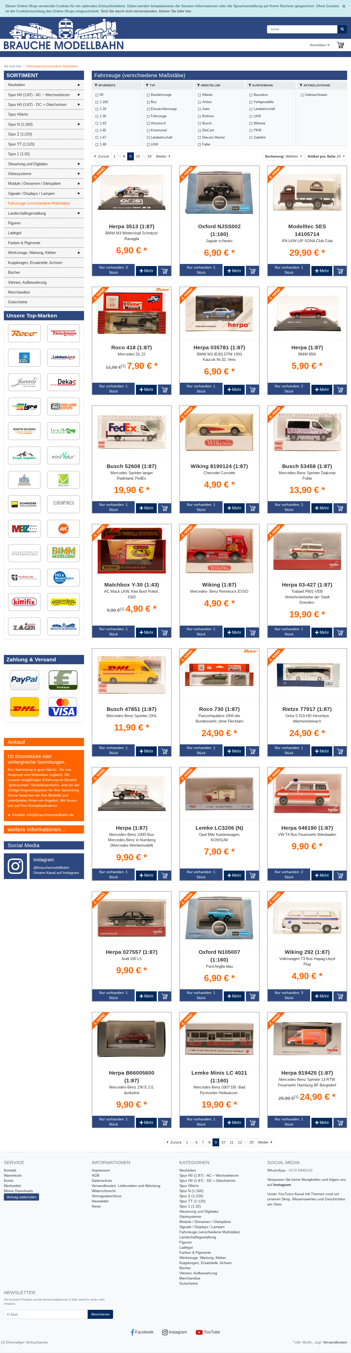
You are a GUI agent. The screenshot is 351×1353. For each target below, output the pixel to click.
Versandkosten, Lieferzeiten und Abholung (126, 1186)
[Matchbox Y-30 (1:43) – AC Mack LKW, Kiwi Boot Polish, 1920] (131, 550)
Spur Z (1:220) (191, 1196)
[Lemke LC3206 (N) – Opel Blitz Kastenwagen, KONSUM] (219, 793)
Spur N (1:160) (191, 1191)
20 (149, 156)
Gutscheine (188, 1283)
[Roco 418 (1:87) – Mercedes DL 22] (131, 313)
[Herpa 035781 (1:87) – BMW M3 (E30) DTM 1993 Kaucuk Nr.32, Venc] (219, 313)
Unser (272, 1194)
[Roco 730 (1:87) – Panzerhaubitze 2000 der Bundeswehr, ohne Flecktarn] (219, 675)
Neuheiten (187, 1170)
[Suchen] (342, 29)
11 (232, 1142)
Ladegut (186, 1247)
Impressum (101, 1170)
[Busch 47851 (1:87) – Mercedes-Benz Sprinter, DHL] (131, 675)
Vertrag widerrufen (21, 1197)
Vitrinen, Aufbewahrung (198, 1273)
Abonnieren (100, 1314)
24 (325, 156)
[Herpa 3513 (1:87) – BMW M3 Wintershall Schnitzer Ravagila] (131, 192)
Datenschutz (102, 1180)
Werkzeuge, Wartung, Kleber (202, 1258)
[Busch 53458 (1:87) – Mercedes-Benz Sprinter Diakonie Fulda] (307, 432)
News (96, 1206)
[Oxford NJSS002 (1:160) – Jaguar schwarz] (219, 192)
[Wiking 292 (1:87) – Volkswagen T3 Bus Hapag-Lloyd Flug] (307, 918)
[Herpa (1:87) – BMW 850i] (307, 313)
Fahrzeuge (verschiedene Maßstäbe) (209, 1232)
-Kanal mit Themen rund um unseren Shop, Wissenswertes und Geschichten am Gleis (306, 1199)
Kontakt (10, 1170)
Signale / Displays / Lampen (202, 1227)
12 (240, 1142)
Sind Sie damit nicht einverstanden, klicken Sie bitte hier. (146, 11)
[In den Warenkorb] (164, 271)
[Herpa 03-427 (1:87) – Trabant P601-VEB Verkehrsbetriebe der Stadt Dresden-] (307, 551)
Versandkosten (335, 1342)
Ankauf (16, 742)
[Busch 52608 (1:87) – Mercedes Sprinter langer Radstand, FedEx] (131, 432)
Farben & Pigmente (195, 1252)
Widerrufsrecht (104, 1191)
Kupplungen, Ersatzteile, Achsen (205, 1263)
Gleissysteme (190, 1216)
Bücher (185, 1268)
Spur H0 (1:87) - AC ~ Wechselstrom (209, 1175)
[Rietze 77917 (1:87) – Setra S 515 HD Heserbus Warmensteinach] (307, 675)
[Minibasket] (340, 45)
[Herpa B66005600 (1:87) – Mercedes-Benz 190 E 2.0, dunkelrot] (131, 1038)
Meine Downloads (18, 1191)
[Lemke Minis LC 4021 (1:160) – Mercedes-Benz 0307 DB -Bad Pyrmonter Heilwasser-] (219, 1038)
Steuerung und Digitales (198, 1211)
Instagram (282, 1185)
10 (138, 156)
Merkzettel (12, 1186)
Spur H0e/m (189, 1186)
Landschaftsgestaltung (197, 1237)
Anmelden (318, 45)
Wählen (282, 156)
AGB (95, 1175)
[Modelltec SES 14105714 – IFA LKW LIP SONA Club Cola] (307, 192)
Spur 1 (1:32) (190, 1206)
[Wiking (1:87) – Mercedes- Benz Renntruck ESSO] (219, 550)
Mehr (146, 271)
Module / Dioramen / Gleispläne (205, 1222)
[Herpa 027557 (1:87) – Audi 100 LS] (131, 918)
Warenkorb (13, 1175)
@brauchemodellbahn (51, 867)
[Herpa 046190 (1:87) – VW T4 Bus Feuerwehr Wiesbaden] (307, 793)
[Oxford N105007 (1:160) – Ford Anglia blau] (219, 917)
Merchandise (189, 1278)
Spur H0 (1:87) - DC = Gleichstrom (207, 1180)
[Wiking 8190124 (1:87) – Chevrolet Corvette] (219, 432)
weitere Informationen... (37, 829)
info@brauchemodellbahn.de (50, 815)
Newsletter (100, 1201)
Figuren (185, 1242)
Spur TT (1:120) (192, 1201)
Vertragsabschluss (107, 1196)
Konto (8, 1180)
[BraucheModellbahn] (74, 33)
